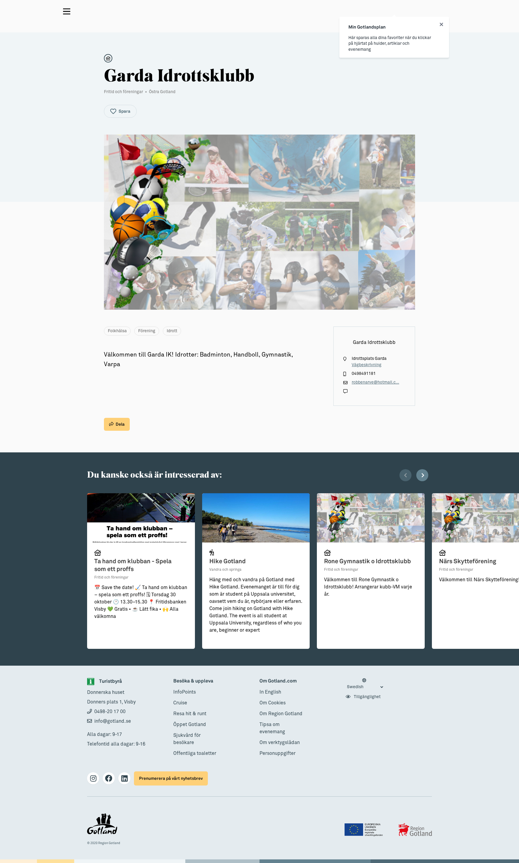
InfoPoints (184, 692)
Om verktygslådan (280, 742)
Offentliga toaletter (194, 753)
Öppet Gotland (189, 724)
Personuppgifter (278, 753)
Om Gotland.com (278, 681)
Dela (120, 424)
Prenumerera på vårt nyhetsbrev (171, 778)
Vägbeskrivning (366, 365)
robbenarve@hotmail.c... (375, 382)
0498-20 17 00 (110, 711)
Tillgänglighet (367, 697)
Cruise (180, 702)
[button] (405, 475)
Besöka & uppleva (193, 681)
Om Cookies (273, 702)
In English (270, 692)
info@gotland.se (112, 721)
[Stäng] (441, 25)
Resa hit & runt (189, 713)
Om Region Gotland (281, 713)
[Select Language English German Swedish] (365, 684)
